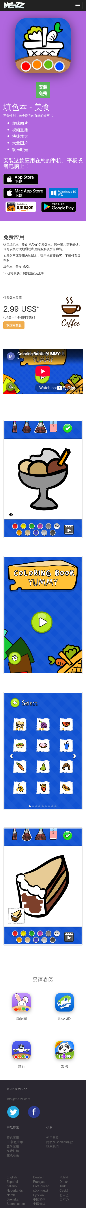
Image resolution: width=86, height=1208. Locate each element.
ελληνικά (40, 1190)
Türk (63, 1186)
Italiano (12, 1186)
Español (12, 1181)
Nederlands (15, 1190)
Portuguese (41, 1186)
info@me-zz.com (18, 1099)
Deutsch (39, 1177)
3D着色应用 (15, 1142)
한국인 (64, 1195)
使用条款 (52, 1137)
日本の (64, 1199)
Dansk (64, 1181)
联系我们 (52, 1146)
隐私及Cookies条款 (59, 1142)
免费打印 (13, 1150)
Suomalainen (16, 1203)
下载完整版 (14, 325)
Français (39, 1181)
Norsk (11, 1195)
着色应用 (13, 1137)
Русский (39, 1195)
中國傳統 (39, 1203)
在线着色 (13, 1155)
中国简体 (39, 1199)
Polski (64, 1177)
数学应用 (13, 1146)
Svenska (13, 1199)
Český (64, 1190)
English (12, 1177)
